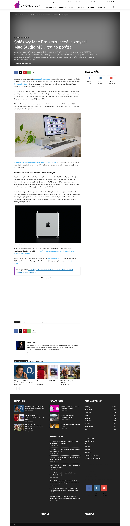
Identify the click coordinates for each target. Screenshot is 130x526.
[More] (34, 72)
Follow (100, 77)
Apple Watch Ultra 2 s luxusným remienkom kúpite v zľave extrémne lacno (65, 466)
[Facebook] (105, 2)
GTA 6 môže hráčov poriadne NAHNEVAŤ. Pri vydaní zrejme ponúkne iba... (34, 426)
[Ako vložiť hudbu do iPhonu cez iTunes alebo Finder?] (54, 408)
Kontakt (87, 449)
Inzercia (87, 447)
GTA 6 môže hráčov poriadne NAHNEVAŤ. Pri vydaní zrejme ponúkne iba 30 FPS (68, 382)
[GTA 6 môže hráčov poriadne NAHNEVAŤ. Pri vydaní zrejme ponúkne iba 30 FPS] (70, 372)
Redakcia (88, 452)
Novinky (26, 37)
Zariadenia (22, 15)
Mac (28, 15)
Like (90, 77)
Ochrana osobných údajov (93, 458)
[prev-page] (15, 388)
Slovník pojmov (89, 441)
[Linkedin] (29, 352)
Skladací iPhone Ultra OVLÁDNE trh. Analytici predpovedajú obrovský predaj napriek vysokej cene (65, 497)
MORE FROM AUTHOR (36, 361)
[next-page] (18, 388)
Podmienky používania (92, 455)
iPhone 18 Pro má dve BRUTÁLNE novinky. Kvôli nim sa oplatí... (34, 417)
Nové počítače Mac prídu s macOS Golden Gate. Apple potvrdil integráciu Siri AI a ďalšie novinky (64, 490)
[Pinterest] (25, 72)
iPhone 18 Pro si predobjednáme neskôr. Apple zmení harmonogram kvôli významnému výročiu (64, 482)
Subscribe (111, 77)
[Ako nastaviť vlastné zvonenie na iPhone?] (54, 425)
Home (16, 15)
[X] (109, 2)
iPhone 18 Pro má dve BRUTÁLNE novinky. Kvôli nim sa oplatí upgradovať (46, 382)
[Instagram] (107, 2)
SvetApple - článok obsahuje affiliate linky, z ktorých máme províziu (38, 322)
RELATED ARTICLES (21, 361)
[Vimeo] (111, 2)
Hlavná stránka (89, 438)
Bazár (87, 444)
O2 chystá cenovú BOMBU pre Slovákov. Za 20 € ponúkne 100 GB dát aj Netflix (23, 382)
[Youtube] (114, 2)
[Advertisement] (47, 299)
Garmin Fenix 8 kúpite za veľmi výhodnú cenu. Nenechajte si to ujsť (63, 474)
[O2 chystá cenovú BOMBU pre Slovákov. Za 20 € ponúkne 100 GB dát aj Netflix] (24, 372)
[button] (113, 7)
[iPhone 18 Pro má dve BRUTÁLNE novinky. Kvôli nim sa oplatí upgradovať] (47, 372)
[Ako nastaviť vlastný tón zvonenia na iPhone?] (54, 417)
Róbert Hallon (20, 63)
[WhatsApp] (29, 72)
